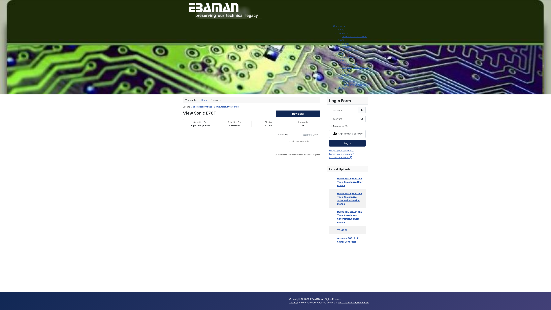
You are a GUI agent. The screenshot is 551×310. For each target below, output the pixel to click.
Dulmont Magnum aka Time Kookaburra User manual (350, 182)
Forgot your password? (341, 150)
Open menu (339, 26)
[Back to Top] (546, 305)
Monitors (234, 106)
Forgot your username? (341, 154)
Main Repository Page (201, 106)
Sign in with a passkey (350, 133)
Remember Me (340, 126)
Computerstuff (221, 106)
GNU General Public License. (353, 302)
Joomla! (293, 302)
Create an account (339, 157)
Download (298, 113)
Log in (347, 143)
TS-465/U (343, 230)
